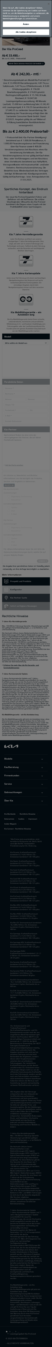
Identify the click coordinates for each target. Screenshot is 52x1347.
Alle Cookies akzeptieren (26, 32)
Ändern (26, 24)
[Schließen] (49, 4)
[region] (26, 18)
